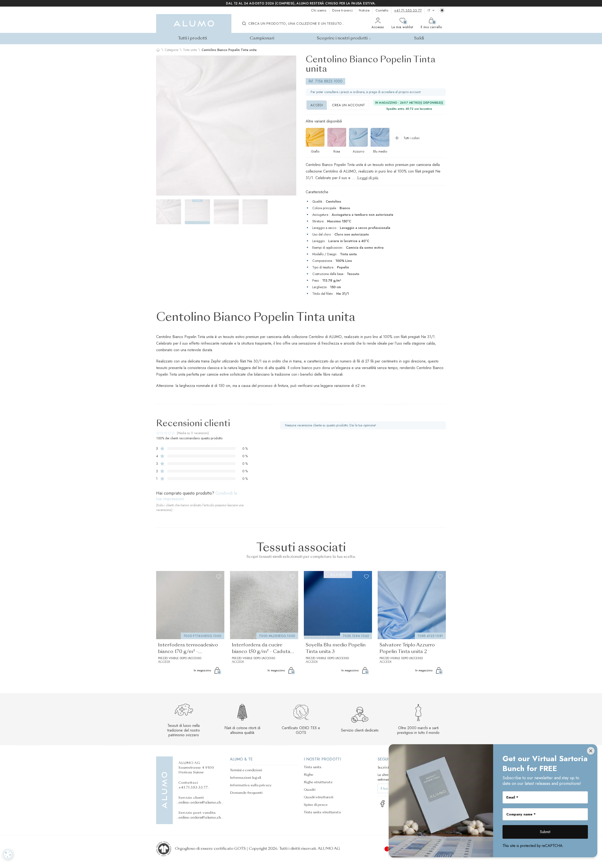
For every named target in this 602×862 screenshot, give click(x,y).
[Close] (590, 751)
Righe (308, 774)
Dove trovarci (342, 10)
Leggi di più (367, 178)
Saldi (419, 38)
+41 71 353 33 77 (408, 10)
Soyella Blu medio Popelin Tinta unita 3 (336, 648)
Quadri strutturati (318, 797)
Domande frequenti (246, 793)
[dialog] (7, 854)
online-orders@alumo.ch (199, 802)
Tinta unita (190, 49)
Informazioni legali (245, 777)
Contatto (382, 10)
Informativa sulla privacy (251, 785)
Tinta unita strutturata (322, 812)
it (429, 10)
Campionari (262, 38)
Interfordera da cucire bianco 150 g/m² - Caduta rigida (261, 649)
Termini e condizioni (246, 770)
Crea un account (348, 105)
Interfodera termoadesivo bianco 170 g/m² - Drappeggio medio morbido (190, 649)
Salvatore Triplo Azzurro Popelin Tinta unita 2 (407, 648)
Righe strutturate (318, 782)
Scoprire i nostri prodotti (342, 38)
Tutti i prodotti (192, 38)
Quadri (309, 789)
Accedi (316, 105)
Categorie (171, 49)
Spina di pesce (316, 805)
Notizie (364, 10)
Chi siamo (318, 10)
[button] (161, 125)
